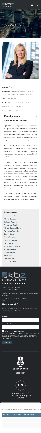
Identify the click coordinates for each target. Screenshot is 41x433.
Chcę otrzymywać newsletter (14, 331)
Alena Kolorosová (10, 261)
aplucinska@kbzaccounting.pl (18, 102)
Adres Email (7, 324)
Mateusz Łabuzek (10, 240)
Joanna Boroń (9, 234)
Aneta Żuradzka (10, 237)
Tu (13, 338)
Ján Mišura (8, 255)
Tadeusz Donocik (10, 222)
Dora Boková (9, 258)
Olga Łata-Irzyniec (11, 243)
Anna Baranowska (10, 249)
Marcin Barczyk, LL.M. (12, 228)
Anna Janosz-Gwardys (12, 246)
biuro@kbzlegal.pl (14, 287)
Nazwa (5, 316)
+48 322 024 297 (11, 290)
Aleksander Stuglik (11, 225)
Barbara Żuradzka (10, 216)
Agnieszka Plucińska (11, 231)
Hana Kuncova (9, 252)
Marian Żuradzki (10, 219)
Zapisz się (7, 342)
